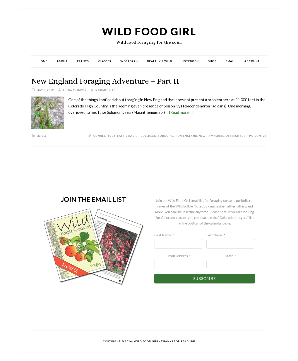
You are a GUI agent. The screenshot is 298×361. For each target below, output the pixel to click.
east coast (126, 135)
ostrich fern (237, 135)
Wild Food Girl (149, 31)
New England (186, 135)
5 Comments (105, 90)
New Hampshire (211, 135)
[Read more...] (181, 112)
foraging (166, 135)
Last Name (214, 235)
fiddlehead (147, 135)
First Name (162, 235)
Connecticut (104, 135)
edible (41, 135)
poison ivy (258, 135)
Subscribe (204, 278)
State (229, 256)
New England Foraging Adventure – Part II (105, 80)
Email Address (177, 256)
